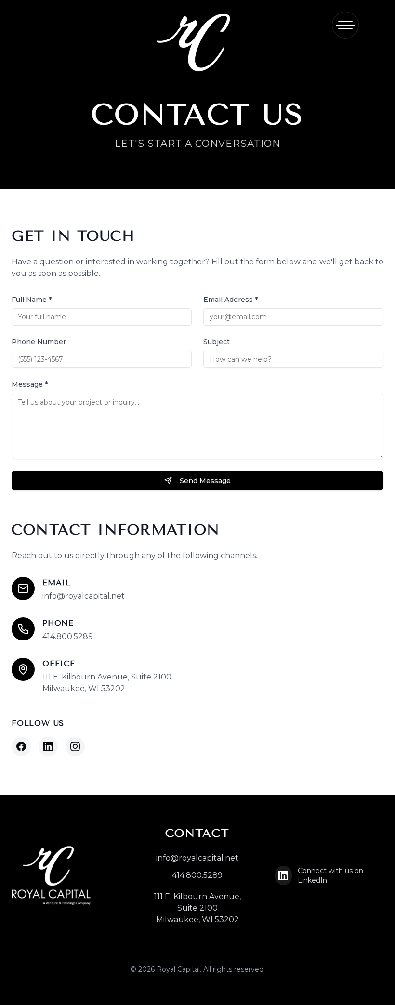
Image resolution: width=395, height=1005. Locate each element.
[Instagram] (75, 746)
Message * (30, 384)
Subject (216, 342)
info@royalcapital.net (83, 595)
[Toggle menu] (345, 25)
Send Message (205, 480)
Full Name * (32, 299)
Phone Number (39, 342)
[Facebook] (21, 746)
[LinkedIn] (48, 746)
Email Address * (230, 299)
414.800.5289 (67, 636)
